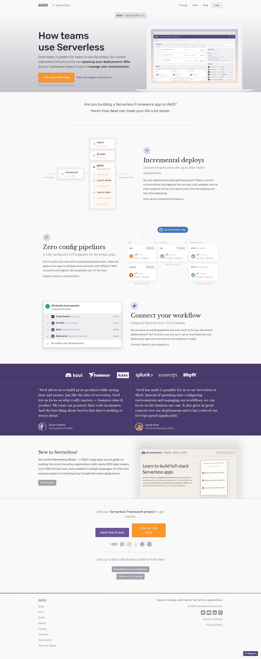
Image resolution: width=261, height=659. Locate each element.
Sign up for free (149, 530)
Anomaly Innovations (210, 606)
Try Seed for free (56, 77)
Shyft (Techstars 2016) (162, 428)
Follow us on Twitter (130, 576)
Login (217, 5)
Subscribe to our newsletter (130, 569)
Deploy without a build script (60, 276)
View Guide (46, 482)
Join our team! (47, 645)
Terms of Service (213, 619)
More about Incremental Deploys (163, 198)
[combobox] (68, 5)
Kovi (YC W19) (65, 428)
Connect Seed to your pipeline (149, 344)
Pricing (183, 5)
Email (41, 617)
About (42, 623)
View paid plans (112, 532)
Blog (205, 5)
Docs (195, 5)
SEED (43, 5)
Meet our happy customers (94, 77)
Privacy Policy (214, 624)
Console (43, 634)
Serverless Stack (64, 459)
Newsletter (45, 639)
